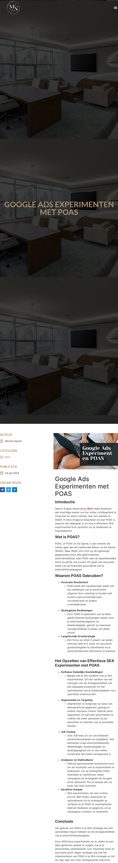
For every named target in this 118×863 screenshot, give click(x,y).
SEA (7, 457)
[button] (115, 7)
